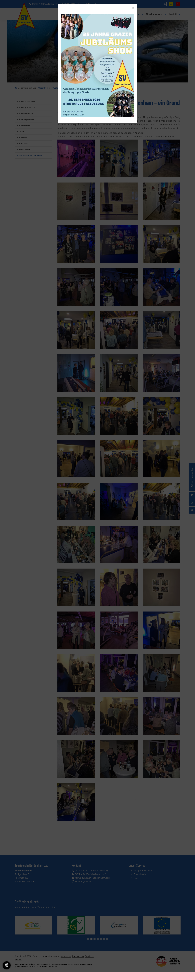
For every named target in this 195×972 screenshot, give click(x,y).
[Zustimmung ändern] (7, 965)
